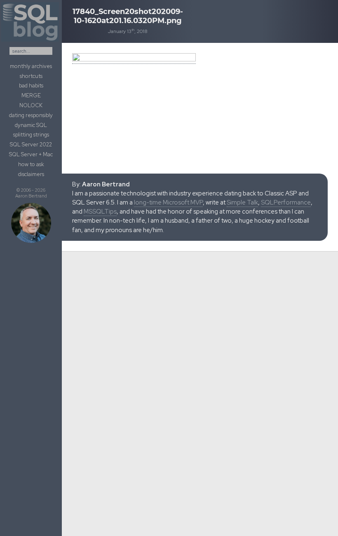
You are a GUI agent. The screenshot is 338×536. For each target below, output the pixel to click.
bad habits (31, 85)
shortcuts (31, 76)
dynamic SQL (31, 125)
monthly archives (31, 66)
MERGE (31, 95)
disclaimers (31, 174)
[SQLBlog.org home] (31, 42)
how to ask (31, 164)
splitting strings (31, 134)
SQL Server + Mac (31, 154)
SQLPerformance (286, 202)
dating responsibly (31, 115)
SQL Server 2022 (31, 144)
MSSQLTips (100, 211)
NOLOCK (30, 105)
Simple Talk (242, 202)
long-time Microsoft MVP (168, 202)
